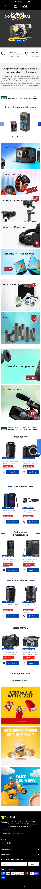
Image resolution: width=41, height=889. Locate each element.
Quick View (12, 472)
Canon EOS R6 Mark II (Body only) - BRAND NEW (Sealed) (30, 462)
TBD (9, 829)
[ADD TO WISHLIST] (4, 472)
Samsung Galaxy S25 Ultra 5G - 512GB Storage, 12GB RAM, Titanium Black (30, 560)
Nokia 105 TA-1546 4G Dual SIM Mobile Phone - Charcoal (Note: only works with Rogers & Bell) (10, 560)
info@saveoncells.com (15, 833)
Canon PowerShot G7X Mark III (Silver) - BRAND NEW (31, 653)
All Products (6, 43)
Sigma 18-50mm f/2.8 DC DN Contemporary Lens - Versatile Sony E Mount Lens (30, 606)
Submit (33, 864)
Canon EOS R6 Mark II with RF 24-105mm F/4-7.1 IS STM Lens (10, 653)
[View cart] (38, 6)
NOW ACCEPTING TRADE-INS (20, 1)
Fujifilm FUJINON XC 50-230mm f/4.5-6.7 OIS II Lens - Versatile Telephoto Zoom (10, 462)
